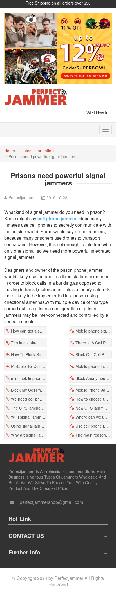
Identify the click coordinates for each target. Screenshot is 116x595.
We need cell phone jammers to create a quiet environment (29, 399)
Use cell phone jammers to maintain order (93, 426)
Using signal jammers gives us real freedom (29, 426)
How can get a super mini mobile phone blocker (29, 331)
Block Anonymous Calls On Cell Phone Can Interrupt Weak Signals (93, 378)
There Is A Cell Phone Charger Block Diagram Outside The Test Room (93, 342)
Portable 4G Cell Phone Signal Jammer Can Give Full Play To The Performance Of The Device (29, 366)
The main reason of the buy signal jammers (93, 435)
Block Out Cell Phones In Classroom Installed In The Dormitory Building (93, 354)
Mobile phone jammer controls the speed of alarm (93, 366)
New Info (104, 112)
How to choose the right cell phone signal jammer (93, 399)
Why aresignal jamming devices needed (29, 435)
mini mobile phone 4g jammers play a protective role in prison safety (29, 378)
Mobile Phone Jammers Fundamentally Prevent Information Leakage (93, 390)
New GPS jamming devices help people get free (93, 408)
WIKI (90, 112)
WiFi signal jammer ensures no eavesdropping (29, 417)
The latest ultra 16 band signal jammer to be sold (29, 342)
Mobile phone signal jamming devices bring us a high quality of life (93, 331)
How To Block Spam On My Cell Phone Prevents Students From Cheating (29, 354)
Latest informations (38, 150)
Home (9, 150)
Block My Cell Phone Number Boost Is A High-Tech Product (29, 390)
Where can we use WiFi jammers (93, 417)
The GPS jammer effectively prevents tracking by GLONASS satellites (29, 408)
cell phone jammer (57, 218)
